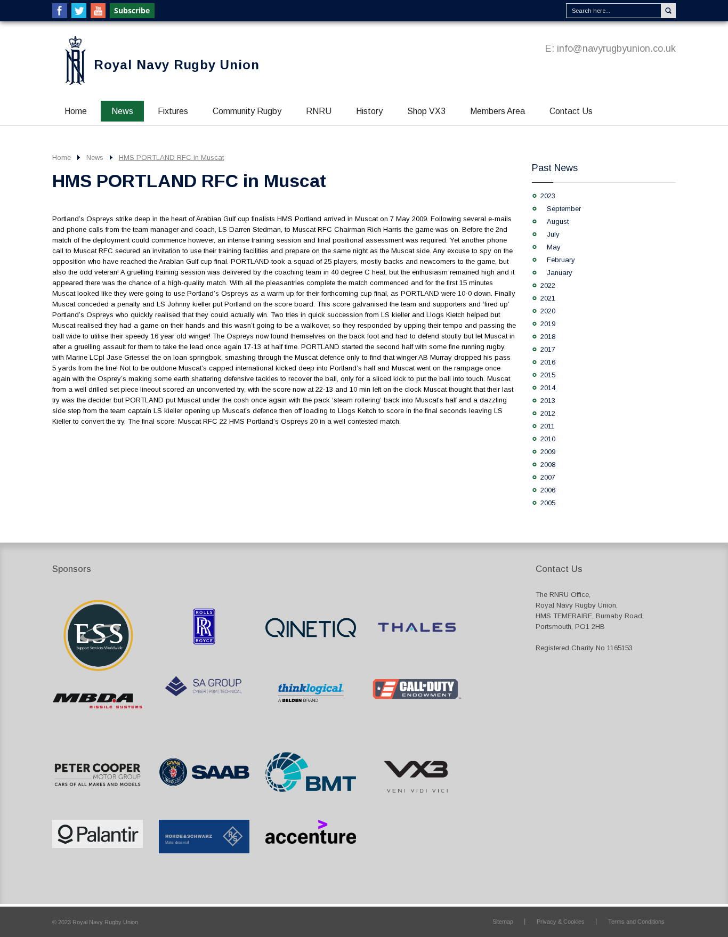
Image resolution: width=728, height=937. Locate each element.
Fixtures (173, 111)
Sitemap (502, 921)
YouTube (98, 10)
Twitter (78, 10)
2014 (547, 388)
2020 (547, 311)
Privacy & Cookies (561, 921)
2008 (547, 464)
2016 (547, 362)
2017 (547, 349)
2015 (547, 375)
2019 (547, 324)
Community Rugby (247, 111)
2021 (547, 298)
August (558, 221)
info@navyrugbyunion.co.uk (616, 48)
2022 (547, 285)
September (564, 209)
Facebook (59, 10)
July (553, 234)
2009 (547, 452)
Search (668, 10)
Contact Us (571, 111)
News (122, 111)
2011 (547, 426)
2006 (547, 490)
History (369, 111)
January (559, 273)
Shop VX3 (426, 111)
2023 (547, 196)
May (554, 247)
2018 (547, 337)
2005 (547, 503)
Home (75, 111)
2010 (547, 439)
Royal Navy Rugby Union (177, 65)
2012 (547, 413)
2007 (547, 477)
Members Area (497, 111)
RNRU (318, 111)
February (561, 260)
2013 (547, 401)
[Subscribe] (133, 10)
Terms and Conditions (636, 921)
